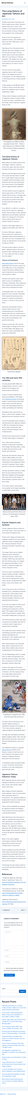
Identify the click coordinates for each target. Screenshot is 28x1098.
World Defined (7, 3)
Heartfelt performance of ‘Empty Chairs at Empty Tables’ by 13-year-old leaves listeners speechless (14, 1007)
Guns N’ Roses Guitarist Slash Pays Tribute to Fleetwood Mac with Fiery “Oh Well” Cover (13, 1045)
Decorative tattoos (8, 263)
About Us (3, 1094)
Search (3, 988)
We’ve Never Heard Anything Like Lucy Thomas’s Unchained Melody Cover (12, 1081)
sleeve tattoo (6, 750)
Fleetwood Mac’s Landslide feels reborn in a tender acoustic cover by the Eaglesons (13, 1038)
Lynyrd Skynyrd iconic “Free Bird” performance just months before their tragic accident (14, 1064)
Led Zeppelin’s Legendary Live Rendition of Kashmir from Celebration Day (14, 1052)
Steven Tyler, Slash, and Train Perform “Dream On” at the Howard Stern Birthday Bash (14, 1021)
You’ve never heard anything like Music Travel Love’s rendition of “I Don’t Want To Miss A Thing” (12, 1014)
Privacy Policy (12, 1094)
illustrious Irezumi (11, 399)
